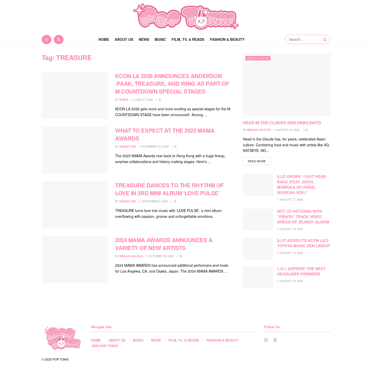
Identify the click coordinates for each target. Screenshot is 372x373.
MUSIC (160, 39)
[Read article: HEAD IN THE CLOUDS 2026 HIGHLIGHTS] (286, 85)
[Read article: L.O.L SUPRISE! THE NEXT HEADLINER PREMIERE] (258, 277)
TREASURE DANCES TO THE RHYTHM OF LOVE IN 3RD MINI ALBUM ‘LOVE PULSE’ (169, 189)
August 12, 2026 (291, 281)
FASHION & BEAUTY (227, 39)
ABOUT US (124, 39)
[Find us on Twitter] (59, 39)
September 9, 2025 (154, 201)
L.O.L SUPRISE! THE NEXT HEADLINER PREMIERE (301, 271)
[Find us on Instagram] (46, 39)
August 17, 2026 (291, 199)
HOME (96, 340)
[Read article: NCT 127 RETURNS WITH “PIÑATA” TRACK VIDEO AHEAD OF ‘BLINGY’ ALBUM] (258, 219)
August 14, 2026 (291, 229)
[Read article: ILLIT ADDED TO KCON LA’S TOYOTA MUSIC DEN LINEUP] (258, 249)
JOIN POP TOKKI (104, 345)
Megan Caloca (131, 256)
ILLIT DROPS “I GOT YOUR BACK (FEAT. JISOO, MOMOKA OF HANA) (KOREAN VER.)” (301, 184)
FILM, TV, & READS (188, 39)
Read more (259, 161)
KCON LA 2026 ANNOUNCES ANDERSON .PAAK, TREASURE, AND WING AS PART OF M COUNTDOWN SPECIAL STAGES (172, 84)
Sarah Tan (127, 146)
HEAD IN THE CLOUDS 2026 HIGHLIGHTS (282, 123)
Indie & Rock (258, 58)
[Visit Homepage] (186, 16)
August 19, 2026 (287, 130)
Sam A (123, 99)
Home (103, 39)
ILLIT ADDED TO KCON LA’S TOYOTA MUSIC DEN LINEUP (303, 243)
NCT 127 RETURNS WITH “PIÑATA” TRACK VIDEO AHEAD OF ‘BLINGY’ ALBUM (303, 216)
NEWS (144, 39)
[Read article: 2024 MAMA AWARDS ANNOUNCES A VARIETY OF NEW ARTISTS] (75, 259)
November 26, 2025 (155, 146)
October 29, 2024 (161, 256)
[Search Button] (325, 39)
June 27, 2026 (143, 99)
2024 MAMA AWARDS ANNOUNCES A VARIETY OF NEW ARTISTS (164, 244)
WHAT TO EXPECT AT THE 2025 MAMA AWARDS (164, 134)
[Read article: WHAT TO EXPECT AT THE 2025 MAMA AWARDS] (75, 150)
